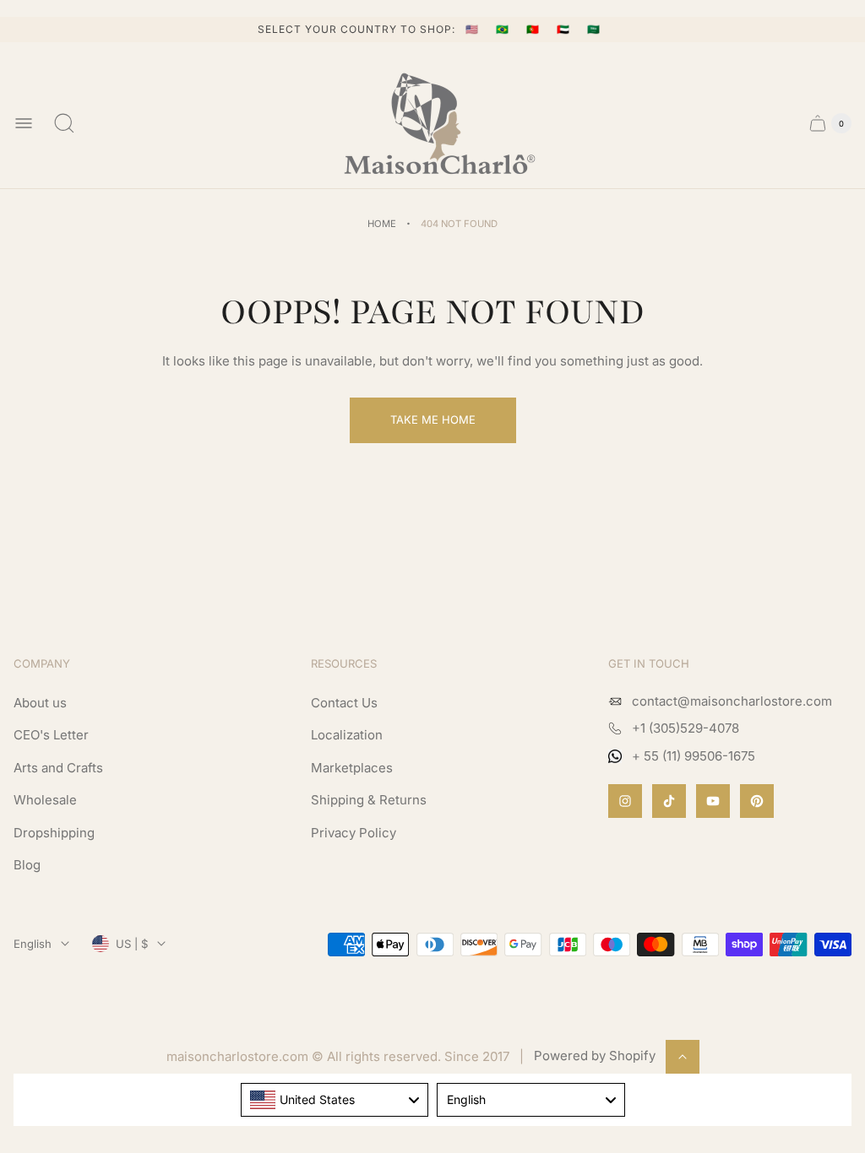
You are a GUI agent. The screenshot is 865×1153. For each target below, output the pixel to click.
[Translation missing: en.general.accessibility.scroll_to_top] (682, 1057)
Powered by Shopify (595, 1055)
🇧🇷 (504, 29)
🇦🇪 (565, 29)
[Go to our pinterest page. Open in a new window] (757, 801)
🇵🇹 (534, 29)
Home (381, 224)
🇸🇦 (594, 29)
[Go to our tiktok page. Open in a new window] (669, 801)
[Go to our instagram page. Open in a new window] (625, 801)
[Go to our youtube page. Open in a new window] (713, 801)
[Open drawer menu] (23, 123)
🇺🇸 (473, 29)
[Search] (64, 123)
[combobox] (335, 1100)
